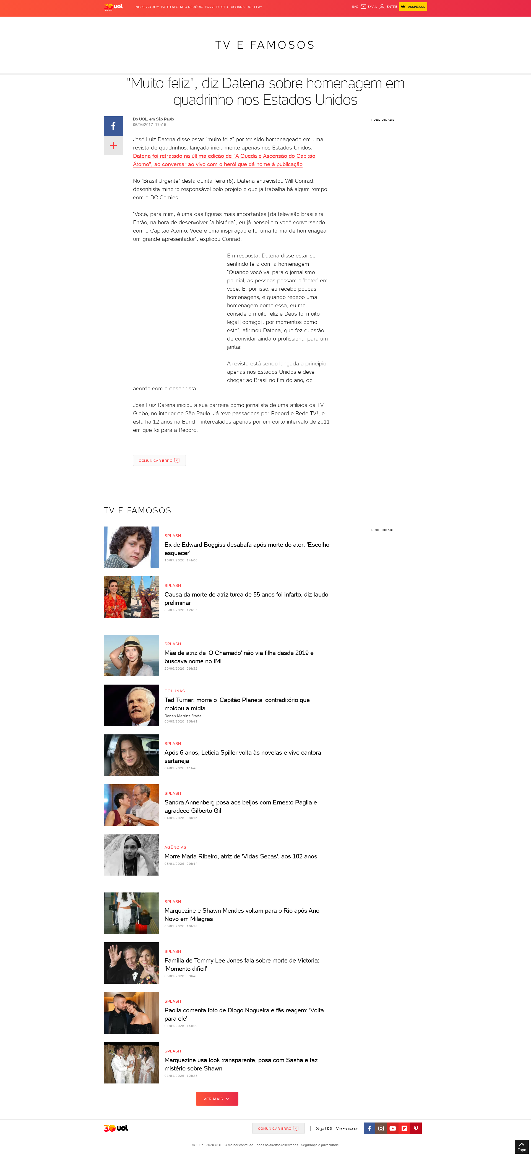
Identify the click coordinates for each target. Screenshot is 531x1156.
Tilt (319, 22)
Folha (237, 22)
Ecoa (328, 22)
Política (185, 22)
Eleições (147, 22)
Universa (287, 22)
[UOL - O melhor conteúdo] (113, 7)
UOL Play (254, 7)
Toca (394, 22)
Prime (382, 22)
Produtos (114, 22)
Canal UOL (344, 22)
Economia (220, 22)
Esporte (253, 22)
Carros (202, 22)
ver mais (213, 1099)
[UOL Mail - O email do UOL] (368, 6)
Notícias (166, 22)
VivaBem (306, 22)
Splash (270, 22)
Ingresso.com (147, 7)
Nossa (362, 22)
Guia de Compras (417, 22)
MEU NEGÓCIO (191, 7)
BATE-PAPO (169, 7)
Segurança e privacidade (319, 1145)
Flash (131, 22)
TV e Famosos (265, 44)
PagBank (237, 7)
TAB (372, 22)
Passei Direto (216, 7)
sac (355, 7)
